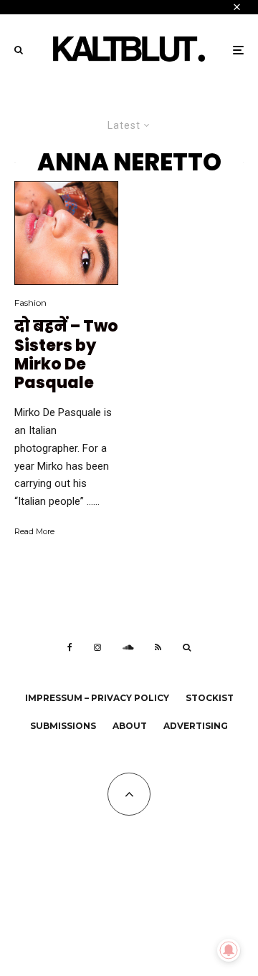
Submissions (63, 725)
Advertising (195, 725)
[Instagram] (97, 647)
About (130, 725)
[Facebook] (70, 647)
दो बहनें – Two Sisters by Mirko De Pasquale (66, 355)
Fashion (30, 302)
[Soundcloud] (128, 647)
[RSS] (158, 647)
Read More (34, 531)
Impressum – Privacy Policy (97, 697)
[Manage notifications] (228, 950)
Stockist (210, 697)
